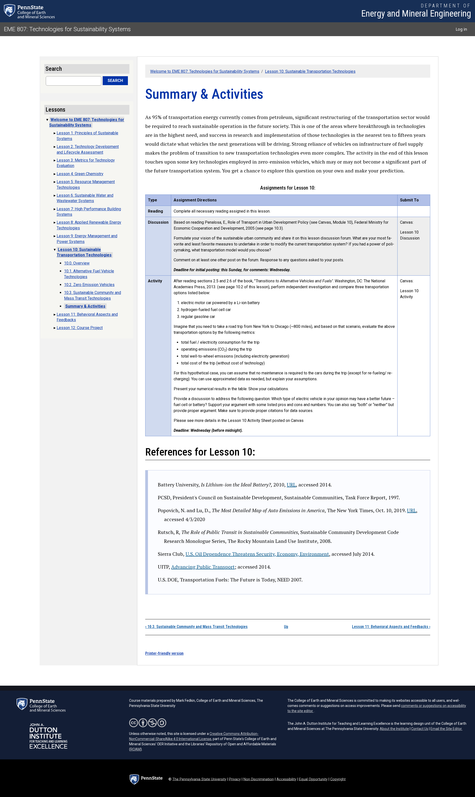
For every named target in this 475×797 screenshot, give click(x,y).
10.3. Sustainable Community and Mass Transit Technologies (196, 626)
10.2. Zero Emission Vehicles (89, 284)
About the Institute (394, 729)
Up (286, 626)
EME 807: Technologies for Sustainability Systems (67, 29)
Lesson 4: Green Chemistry (80, 173)
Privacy (235, 779)
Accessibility (286, 779)
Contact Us (419, 729)
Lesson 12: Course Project (80, 327)
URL (291, 484)
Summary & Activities (85, 306)
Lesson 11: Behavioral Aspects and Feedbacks (391, 626)
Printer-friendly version (164, 653)
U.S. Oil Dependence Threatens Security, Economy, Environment (257, 554)
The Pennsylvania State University (199, 779)
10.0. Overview (77, 263)
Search (115, 80)
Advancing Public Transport (203, 566)
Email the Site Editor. (446, 729)
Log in (461, 29)
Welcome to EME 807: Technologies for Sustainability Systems (204, 71)
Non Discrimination (258, 779)
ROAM (135, 749)
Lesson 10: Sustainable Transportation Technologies (310, 71)
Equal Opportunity (313, 779)
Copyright (338, 779)
